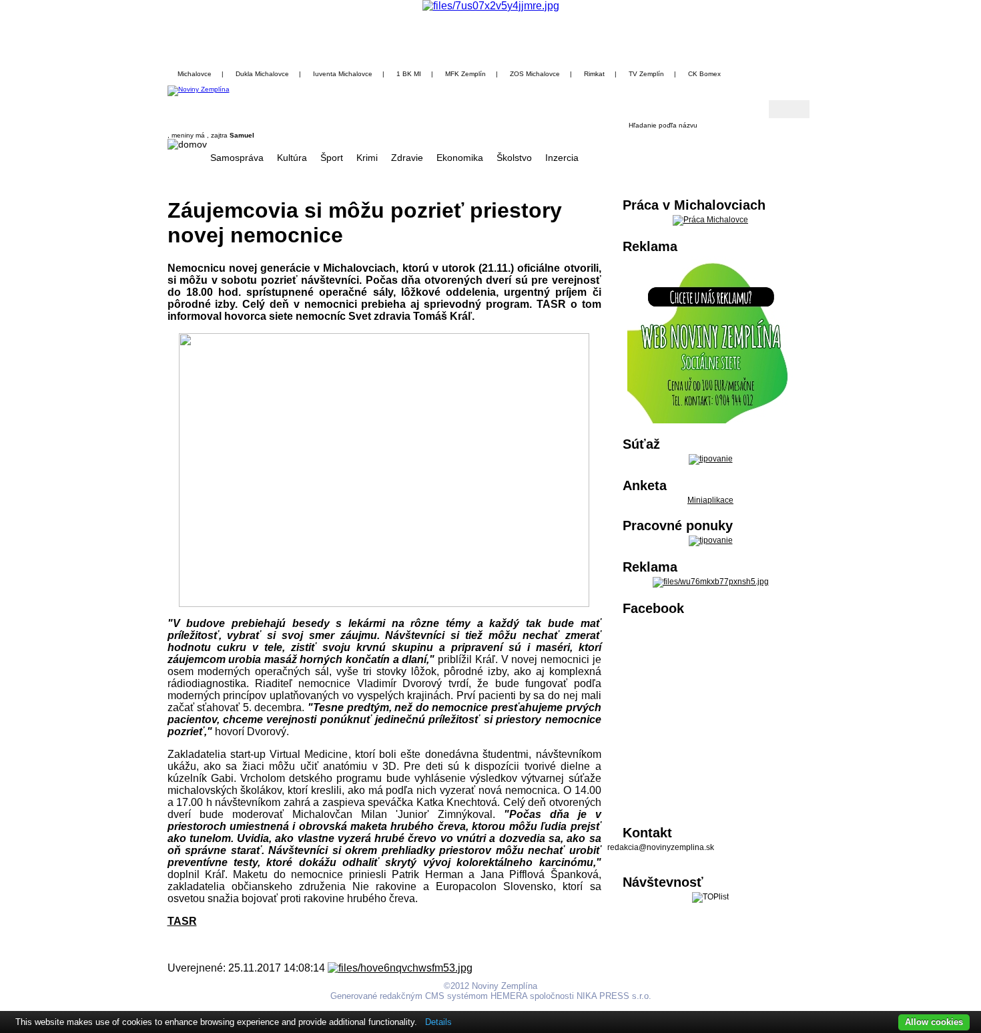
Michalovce (195, 73)
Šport (331, 157)
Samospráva (237, 157)
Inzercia (562, 157)
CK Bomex (704, 73)
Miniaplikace (710, 500)
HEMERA (508, 996)
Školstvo (514, 157)
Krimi (367, 157)
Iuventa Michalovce (342, 73)
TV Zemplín (646, 73)
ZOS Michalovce (535, 73)
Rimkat (594, 73)
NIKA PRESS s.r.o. (614, 996)
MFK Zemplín (465, 73)
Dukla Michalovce (262, 73)
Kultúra (292, 157)
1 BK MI (408, 73)
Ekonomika (459, 157)
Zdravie (407, 157)
